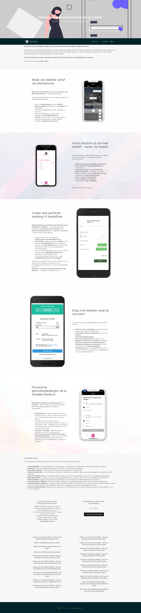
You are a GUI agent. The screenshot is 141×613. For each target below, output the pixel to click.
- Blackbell (77, 608)
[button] (70, 53)
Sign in (112, 41)
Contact (104, 41)
